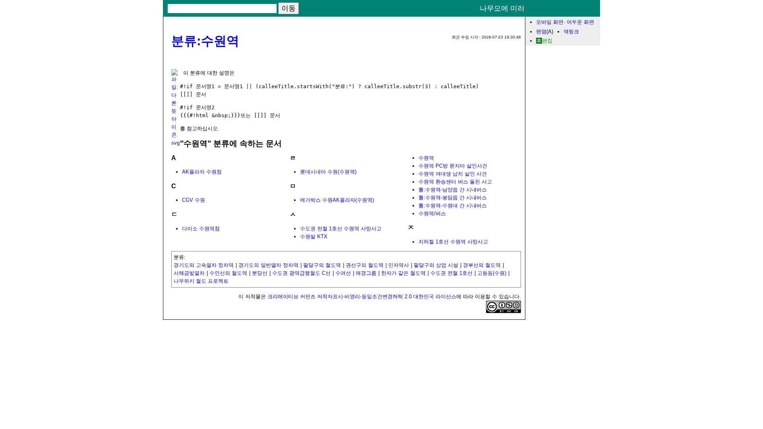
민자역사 (398, 265)
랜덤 (541, 32)
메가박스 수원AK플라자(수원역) (337, 200)
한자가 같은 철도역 (403, 273)
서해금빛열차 (189, 273)
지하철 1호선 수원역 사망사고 (453, 242)
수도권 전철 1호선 (451, 273)
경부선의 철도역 (482, 265)
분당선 (259, 273)
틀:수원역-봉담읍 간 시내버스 (452, 198)
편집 (547, 41)
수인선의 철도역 (228, 273)
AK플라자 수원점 (202, 172)
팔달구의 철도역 (322, 265)
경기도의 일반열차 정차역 (268, 265)
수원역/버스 (432, 213)
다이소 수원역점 (201, 229)
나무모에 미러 (502, 8)
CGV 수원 (193, 200)
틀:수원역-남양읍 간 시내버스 (452, 190)
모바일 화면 (550, 22)
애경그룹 (366, 273)
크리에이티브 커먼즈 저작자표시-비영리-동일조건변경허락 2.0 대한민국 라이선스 (361, 297)
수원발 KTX (313, 237)
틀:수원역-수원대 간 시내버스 (452, 206)
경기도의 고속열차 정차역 (204, 265)
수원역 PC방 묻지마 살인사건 (452, 166)
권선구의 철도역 (364, 265)
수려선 (343, 273)
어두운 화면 (580, 22)
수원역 (426, 158)
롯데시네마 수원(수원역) (328, 172)
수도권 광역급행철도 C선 (301, 273)
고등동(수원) (491, 273)
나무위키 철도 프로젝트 (201, 281)
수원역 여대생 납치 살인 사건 (452, 174)
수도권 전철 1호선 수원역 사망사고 (341, 229)
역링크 (571, 32)
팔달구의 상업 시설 (436, 265)
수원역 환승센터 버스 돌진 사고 (455, 182)
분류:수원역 (205, 41)
